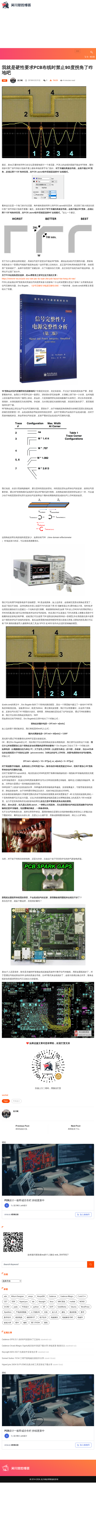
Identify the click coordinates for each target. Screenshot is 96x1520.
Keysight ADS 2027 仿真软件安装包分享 (20, 1352)
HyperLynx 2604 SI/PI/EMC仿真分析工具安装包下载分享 (27, 1364)
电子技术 (43, 1317)
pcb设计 (24, 1205)
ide (33, 1302)
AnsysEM (41, 1296)
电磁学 (80, 1317)
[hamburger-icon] (77, 51)
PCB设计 (16, 1101)
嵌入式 (54, 1312)
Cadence (52, 1296)
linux (52, 1302)
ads (5, 1296)
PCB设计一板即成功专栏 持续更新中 (24, 1200)
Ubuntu (73, 1307)
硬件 (17, 1323)
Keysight (42, 1302)
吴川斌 (20, 80)
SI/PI (51, 1307)
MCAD (82, 1302)
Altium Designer (17, 1296)
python (36, 1307)
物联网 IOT (31, 1317)
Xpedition (8, 1312)
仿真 (46, 1312)
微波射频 (73, 1312)
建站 (63, 1312)
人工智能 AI (35, 1312)
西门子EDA (35, 1323)
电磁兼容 (54, 1317)
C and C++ (82, 1296)
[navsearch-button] (91, 52)
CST (5, 1302)
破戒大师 (7, 1323)
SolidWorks (62, 1307)
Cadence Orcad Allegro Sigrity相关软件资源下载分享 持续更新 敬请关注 (33, 1346)
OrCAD (6, 1307)
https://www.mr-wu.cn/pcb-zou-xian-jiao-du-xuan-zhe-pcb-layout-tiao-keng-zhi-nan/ (39, 278)
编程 (25, 1323)
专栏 (4, 80)
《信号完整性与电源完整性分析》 (45, 285)
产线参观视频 (21, 1312)
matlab (72, 1302)
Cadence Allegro (66, 1296)
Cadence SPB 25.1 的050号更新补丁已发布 (21, 1339)
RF (44, 1307)
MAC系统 (61, 1302)
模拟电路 (18, 1317)
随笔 (46, 1323)
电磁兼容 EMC (67, 1317)
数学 (82, 1312)
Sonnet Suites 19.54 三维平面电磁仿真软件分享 (23, 1358)
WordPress (85, 1307)
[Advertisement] (48, 28)
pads (16, 1307)
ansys (30, 1296)
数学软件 (7, 1317)
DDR (13, 1302)
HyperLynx (24, 1302)
